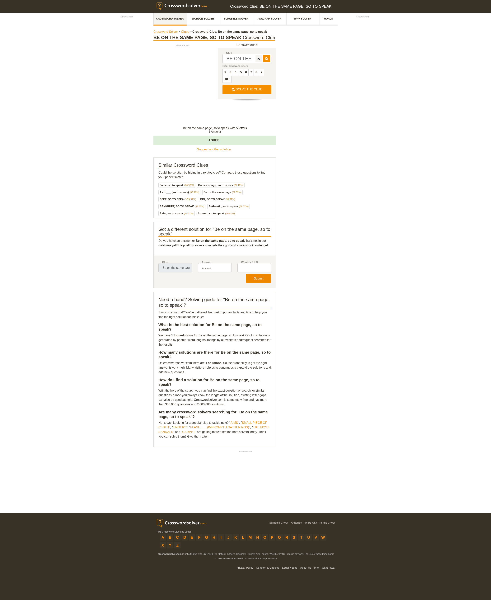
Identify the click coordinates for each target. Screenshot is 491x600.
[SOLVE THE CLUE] (266, 58)
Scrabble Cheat (278, 522)
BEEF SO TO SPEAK (178, 199)
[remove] (258, 58)
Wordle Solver (203, 18)
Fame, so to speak (177, 185)
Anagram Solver (269, 18)
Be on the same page (222, 192)
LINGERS (179, 427)
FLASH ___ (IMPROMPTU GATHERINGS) (219, 427)
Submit (258, 278)
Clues (185, 31)
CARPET (188, 432)
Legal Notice (289, 567)
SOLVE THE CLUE (248, 89)
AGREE (213, 140)
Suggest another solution (214, 149)
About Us (305, 567)
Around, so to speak (216, 213)
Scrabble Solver (236, 18)
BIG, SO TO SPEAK (217, 199)
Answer (206, 262)
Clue (229, 53)
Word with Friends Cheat (320, 522)
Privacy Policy (244, 567)
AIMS (234, 422)
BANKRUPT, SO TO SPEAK (182, 206)
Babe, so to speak (177, 213)
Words (328, 18)
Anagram (296, 522)
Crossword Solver (170, 18)
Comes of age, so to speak (220, 185)
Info (316, 567)
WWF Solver (302, 18)
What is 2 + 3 (249, 262)
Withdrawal (328, 567)
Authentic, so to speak (228, 206)
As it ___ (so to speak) (179, 192)
